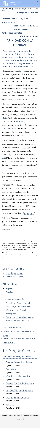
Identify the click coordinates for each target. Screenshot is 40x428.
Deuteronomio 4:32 (23, 66)
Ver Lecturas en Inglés (12, 33)
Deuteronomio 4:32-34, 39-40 (15, 19)
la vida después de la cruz (18, 397)
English (9, 288)
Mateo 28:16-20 (21, 29)
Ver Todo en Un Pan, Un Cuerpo (17, 356)
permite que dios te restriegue (20, 383)
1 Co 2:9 (25, 147)
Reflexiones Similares (28, 36)
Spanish (9, 292)
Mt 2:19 (5, 118)
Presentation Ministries (15, 3)
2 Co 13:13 (6, 168)
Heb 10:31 (18, 121)
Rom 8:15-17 (29, 213)
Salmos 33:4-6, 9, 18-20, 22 (26, 26)
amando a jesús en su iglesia (19, 362)
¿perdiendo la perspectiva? (18, 376)
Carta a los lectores (14, 276)
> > (36, 8)
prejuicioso (11, 369)
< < (3, 8)
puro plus (10, 404)
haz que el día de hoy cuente (19, 390)
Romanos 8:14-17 (9, 22)
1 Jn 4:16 (6, 128)
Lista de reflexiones (14, 273)
